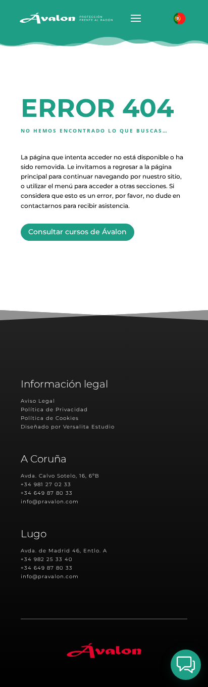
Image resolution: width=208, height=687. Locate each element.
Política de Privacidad (54, 409)
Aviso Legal (38, 401)
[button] (186, 665)
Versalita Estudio (89, 426)
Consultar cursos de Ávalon (77, 231)
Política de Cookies (50, 418)
